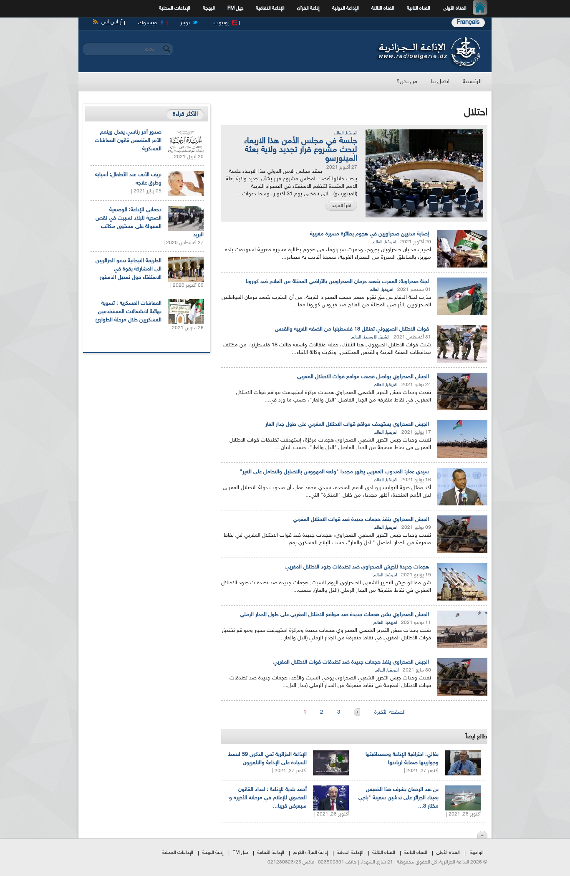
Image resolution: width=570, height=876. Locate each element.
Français (468, 22)
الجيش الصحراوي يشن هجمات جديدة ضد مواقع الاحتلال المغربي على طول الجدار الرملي (334, 614)
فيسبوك (147, 23)
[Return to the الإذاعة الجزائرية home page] (428, 38)
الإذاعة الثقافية (270, 8)
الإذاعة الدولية (345, 8)
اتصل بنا (440, 81)
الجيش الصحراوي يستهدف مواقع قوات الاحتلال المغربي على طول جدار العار (347, 424)
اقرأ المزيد (341, 206)
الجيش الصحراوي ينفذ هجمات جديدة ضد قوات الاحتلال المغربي (361, 519)
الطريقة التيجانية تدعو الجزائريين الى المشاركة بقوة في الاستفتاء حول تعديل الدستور (128, 269)
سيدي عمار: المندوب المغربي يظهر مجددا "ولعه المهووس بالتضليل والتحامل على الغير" (334, 472)
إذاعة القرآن (308, 8)
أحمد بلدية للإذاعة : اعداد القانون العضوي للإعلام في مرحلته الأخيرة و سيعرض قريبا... (268, 798)
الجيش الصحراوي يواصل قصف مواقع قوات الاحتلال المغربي (363, 377)
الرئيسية (482, 8)
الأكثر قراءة (185, 114)
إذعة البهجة (213, 853)
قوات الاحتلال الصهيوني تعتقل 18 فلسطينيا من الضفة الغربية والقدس (352, 329)
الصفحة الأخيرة (390, 712)
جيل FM (235, 8)
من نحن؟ (406, 81)
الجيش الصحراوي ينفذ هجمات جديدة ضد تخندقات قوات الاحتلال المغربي (351, 662)
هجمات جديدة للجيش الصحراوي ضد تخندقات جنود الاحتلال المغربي (357, 567)
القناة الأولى (455, 8)
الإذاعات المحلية (174, 8)
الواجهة (477, 853)
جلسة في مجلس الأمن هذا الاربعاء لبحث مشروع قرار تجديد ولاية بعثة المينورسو (300, 150)
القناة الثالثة (382, 8)
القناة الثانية (418, 8)
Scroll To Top (482, 834)
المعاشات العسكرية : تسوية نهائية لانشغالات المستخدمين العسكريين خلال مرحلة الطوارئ (128, 311)
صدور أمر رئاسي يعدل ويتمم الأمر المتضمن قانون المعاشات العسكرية (128, 140)
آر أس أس (112, 22)
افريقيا (351, 133)
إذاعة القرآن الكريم (310, 853)
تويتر (185, 23)
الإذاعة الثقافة (270, 853)
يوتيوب (222, 23)
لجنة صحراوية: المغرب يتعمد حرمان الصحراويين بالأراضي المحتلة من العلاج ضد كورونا (337, 281)
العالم (338, 133)
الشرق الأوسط (376, 337)
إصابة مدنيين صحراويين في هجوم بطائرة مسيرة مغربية (369, 234)
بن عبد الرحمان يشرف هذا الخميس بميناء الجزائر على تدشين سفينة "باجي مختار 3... (398, 798)
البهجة (209, 8)
